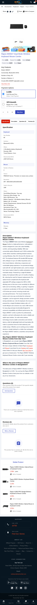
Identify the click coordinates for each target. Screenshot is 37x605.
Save (19, 11)
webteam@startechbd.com (18, 574)
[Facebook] (16, 588)
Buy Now (20, 112)
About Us (28, 543)
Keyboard (29, 242)
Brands (19, 554)
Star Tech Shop (27, 350)
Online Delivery (13, 545)
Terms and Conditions (10, 548)
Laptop (31, 348)
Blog (23, 551)
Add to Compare (28, 11)
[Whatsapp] (12, 588)
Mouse (5, 244)
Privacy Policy (24, 545)
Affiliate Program (10, 543)
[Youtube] (21, 588)
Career (18, 551)
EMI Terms (21, 543)
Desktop (23, 348)
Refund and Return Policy (25, 548)
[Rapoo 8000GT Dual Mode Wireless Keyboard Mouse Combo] (18, 26)
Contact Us (29, 551)
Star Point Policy (9, 551)
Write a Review (9, 431)
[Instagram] (25, 588)
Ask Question (9, 391)
